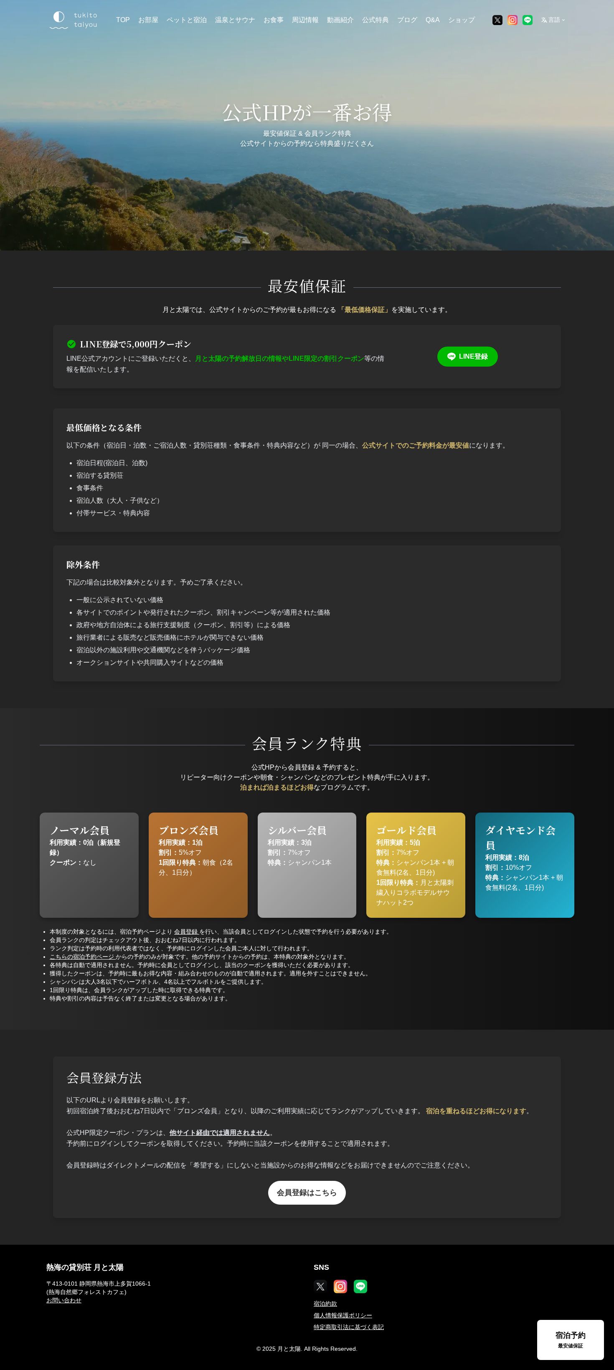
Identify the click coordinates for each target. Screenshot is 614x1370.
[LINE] (528, 20)
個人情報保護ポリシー (343, 1315)
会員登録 (186, 931)
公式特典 (375, 19)
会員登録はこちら (307, 1192)
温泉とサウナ (235, 19)
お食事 (274, 19)
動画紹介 (340, 19)
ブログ (407, 19)
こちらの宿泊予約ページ (83, 956)
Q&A (433, 19)
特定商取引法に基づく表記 (349, 1327)
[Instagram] (512, 20)
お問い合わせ (63, 1300)
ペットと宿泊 (187, 19)
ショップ (461, 19)
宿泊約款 (325, 1303)
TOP (123, 19)
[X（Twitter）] (497, 20)
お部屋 (148, 19)
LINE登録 (473, 356)
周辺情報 (305, 19)
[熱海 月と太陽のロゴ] (72, 20)
